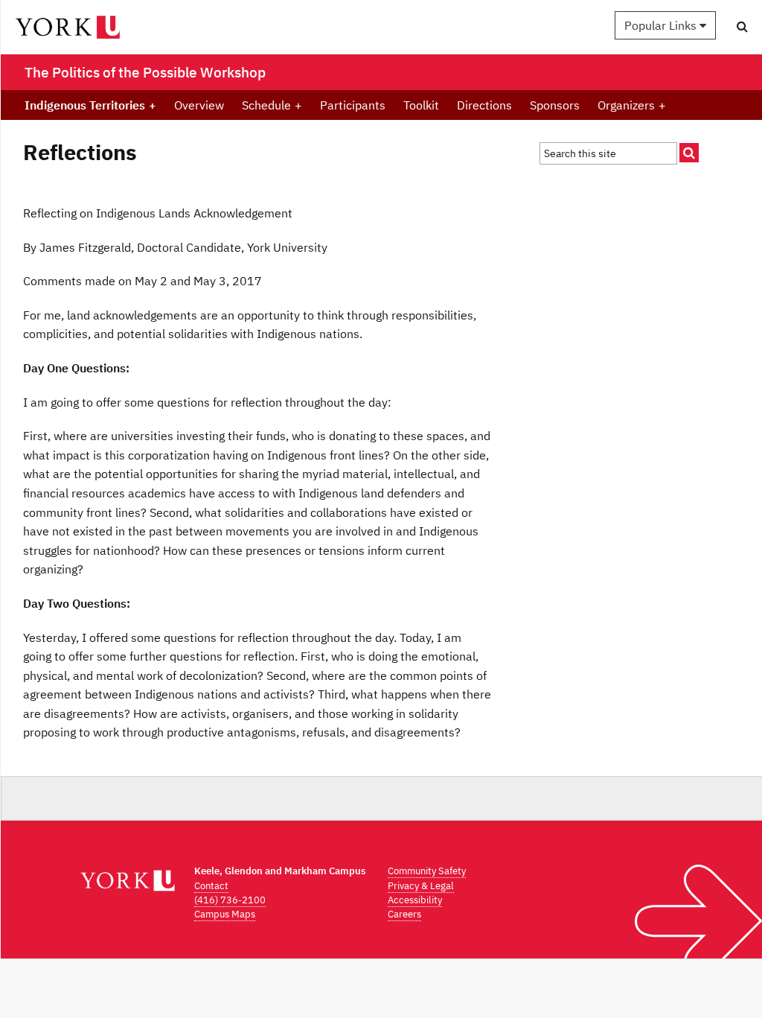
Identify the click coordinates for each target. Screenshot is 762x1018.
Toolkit (421, 105)
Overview (199, 105)
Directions (484, 105)
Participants (352, 105)
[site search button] (689, 152)
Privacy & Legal (421, 885)
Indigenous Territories (90, 105)
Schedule (272, 105)
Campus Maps (224, 914)
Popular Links (661, 25)
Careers (404, 914)
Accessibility (415, 900)
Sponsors (555, 105)
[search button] (742, 26)
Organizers (632, 105)
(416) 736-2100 (230, 900)
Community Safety (427, 871)
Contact (211, 885)
